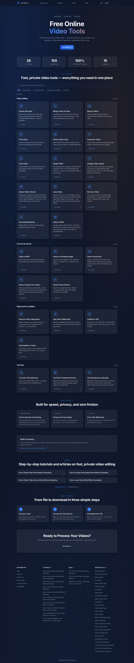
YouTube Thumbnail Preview (103, 648)
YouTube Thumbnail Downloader (104, 645)
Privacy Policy (21, 580)
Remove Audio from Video (102, 623)
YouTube (66, 90)
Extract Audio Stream (101, 626)
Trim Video (98, 580)
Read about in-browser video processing (33, 448)
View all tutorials (61, 487)
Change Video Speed (101, 596)
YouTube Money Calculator (103, 651)
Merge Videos (99, 577)
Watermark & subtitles (53, 90)
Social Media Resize (101, 608)
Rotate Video (99, 592)
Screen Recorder (100, 571)
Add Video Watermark (101, 633)
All (18, 90)
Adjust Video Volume (101, 599)
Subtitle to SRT (99, 636)
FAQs (86, 3)
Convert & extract (38, 90)
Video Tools (43, 3)
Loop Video (98, 602)
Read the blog (74, 487)
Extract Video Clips (100, 583)
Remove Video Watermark (102, 629)
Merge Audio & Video (101, 574)
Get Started (67, 47)
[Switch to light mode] (101, 3)
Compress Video (100, 586)
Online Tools (100, 567)
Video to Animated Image (102, 617)
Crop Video (98, 589)
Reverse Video (99, 605)
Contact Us (20, 577)
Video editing (26, 90)
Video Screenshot (100, 620)
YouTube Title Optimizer (102, 642)
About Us (19, 574)
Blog (73, 3)
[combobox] (110, 3)
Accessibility (20, 586)
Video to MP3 (99, 614)
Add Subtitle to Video (101, 639)
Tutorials (60, 3)
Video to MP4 (99, 611)
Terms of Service (22, 583)
